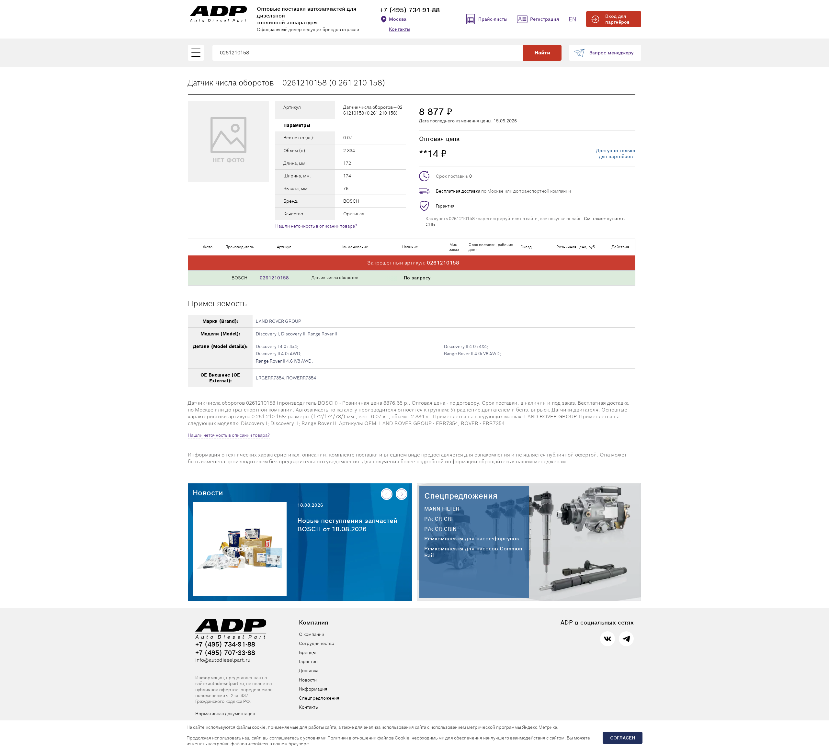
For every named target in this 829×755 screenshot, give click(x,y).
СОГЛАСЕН (622, 738)
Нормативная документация (225, 713)
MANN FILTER (441, 509)
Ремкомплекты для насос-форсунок (471, 538)
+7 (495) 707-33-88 (225, 652)
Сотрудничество (316, 643)
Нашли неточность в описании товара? (316, 226)
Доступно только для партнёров (615, 153)
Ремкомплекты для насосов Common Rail (473, 552)
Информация (313, 689)
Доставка (308, 670)
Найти (542, 52)
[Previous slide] (386, 494)
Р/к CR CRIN (440, 529)
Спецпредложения (460, 496)
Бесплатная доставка (458, 191)
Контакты (399, 29)
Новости (208, 492)
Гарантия (445, 206)
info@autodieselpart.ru (222, 660)
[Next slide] (401, 494)
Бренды (307, 652)
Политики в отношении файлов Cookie (368, 738)
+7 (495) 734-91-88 (410, 10)
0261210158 (274, 278)
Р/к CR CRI (438, 519)
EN (572, 19)
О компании (311, 634)
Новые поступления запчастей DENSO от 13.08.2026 (347, 524)
